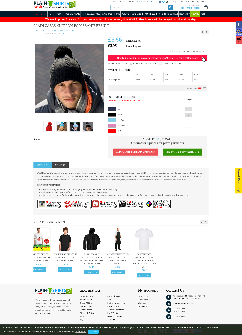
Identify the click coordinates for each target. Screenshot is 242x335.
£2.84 (152, 79)
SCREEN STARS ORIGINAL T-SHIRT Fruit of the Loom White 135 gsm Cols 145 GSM (144, 260)
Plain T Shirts (40, 14)
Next (206, 222)
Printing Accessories (91, 14)
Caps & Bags (107, 14)
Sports (117, 14)
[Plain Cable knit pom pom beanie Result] (49, 127)
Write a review (198, 51)
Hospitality (184, 14)
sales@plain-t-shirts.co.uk (183, 303)
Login (175, 1)
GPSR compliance (114, 316)
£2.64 (167, 79)
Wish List (142, 303)
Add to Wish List (120, 63)
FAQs (82, 316)
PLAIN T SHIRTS (39, 31)
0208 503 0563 (179, 311)
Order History (144, 299)
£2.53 (181, 79)
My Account (143, 296)
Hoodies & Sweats (72, 14)
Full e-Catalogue (86, 296)
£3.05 (138, 79)
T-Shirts (51, 14)
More (203, 14)
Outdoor (125, 14)
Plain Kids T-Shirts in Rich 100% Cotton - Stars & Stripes (65, 257)
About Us (111, 299)
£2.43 (196, 79)
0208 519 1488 (179, 309)
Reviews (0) (60, 165)
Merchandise (137, 14)
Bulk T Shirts (112, 313)
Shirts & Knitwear (170, 14)
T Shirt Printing (86, 309)
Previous (202, 222)
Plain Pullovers (113, 296)
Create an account (186, 1)
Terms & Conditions (115, 309)
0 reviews (186, 51)
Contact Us (112, 319)
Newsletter (142, 306)
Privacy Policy (113, 306)
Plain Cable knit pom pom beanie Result (64, 31)
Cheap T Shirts (86, 303)
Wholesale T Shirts (88, 313)
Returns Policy (86, 299)
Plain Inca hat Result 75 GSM (200, 25)
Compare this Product (145, 63)
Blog (81, 319)
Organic (195, 14)
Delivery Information (116, 303)
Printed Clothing (152, 14)
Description (42, 165)
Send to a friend (171, 63)
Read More (80, 331)
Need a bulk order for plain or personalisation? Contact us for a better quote (157, 57)
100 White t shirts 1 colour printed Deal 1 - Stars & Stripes (38, 257)
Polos (59, 14)
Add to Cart (38, 269)
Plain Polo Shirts (86, 306)
